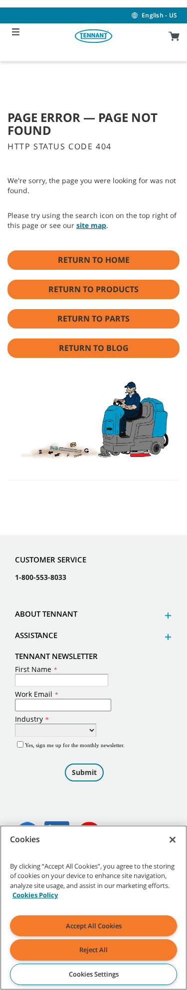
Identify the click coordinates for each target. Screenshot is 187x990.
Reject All (93, 949)
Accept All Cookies (94, 925)
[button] (166, 615)
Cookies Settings (94, 974)
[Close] (173, 840)
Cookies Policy (35, 894)
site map (91, 225)
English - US (159, 15)
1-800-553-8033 (40, 577)
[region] (93, 907)
